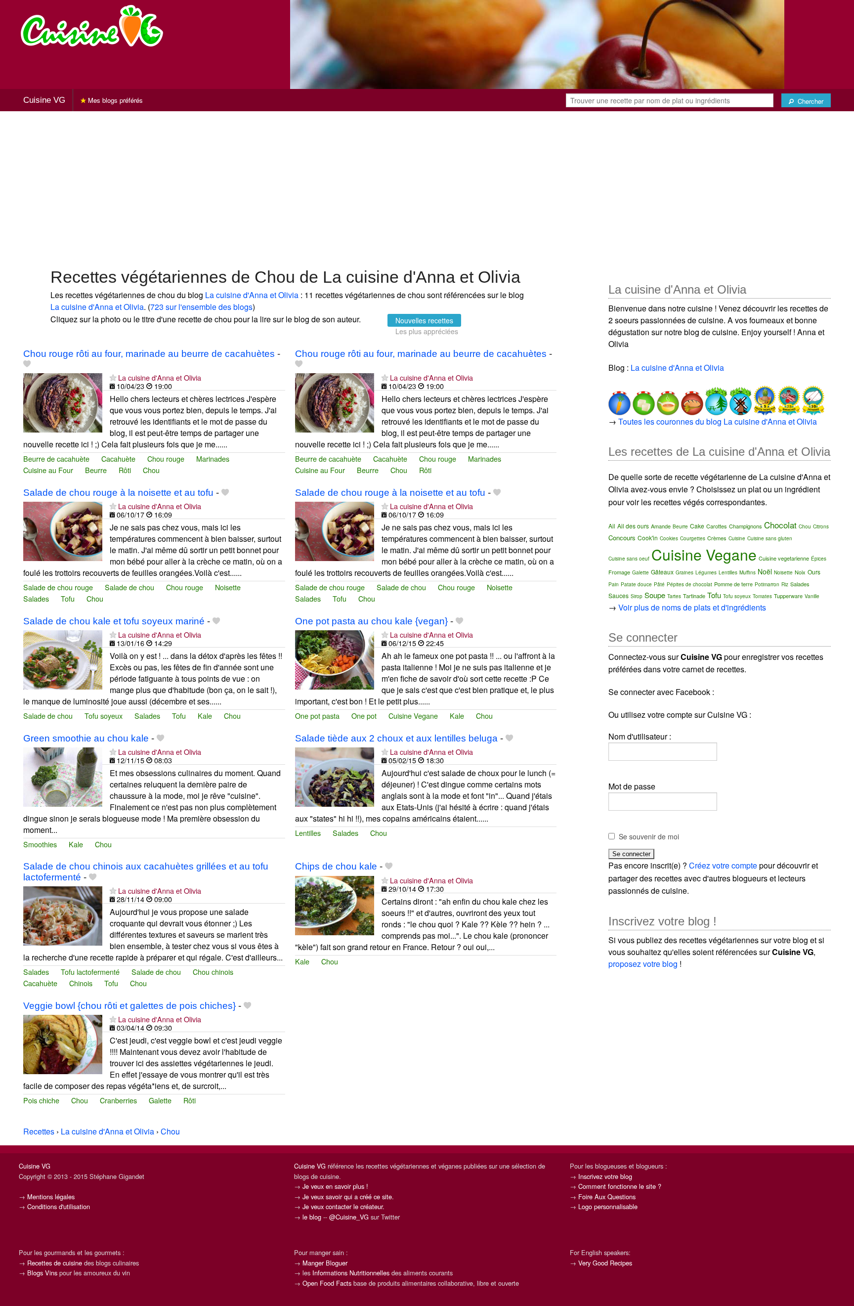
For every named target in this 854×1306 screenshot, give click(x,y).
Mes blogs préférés (114, 100)
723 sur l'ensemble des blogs (201, 306)
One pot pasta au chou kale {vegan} (371, 621)
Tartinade (694, 596)
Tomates (762, 596)
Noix (800, 572)
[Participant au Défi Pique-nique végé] (715, 399)
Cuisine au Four (48, 470)
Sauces (618, 595)
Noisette (228, 587)
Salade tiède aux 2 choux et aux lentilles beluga (396, 738)
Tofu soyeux (104, 715)
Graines (684, 572)
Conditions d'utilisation (58, 1206)
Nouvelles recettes (424, 320)
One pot (364, 715)
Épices (818, 558)
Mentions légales (51, 1196)
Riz (784, 584)
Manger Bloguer (324, 1262)
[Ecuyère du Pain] (691, 399)
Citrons (821, 526)
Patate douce (636, 584)
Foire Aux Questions (607, 1196)
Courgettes (692, 538)
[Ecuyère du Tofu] (643, 399)
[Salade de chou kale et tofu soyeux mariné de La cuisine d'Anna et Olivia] (62, 658)
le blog (311, 1216)
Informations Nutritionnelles (350, 1272)
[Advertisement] (427, 188)
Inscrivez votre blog (605, 1176)
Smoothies (40, 844)
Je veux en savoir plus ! (335, 1186)
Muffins (747, 572)
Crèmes (716, 538)
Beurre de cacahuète (56, 458)
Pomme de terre (733, 584)
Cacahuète (118, 458)
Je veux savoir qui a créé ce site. (348, 1196)
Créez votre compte (723, 865)
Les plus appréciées (426, 331)
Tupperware (788, 596)
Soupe (654, 595)
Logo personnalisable (608, 1206)
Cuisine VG (44, 100)
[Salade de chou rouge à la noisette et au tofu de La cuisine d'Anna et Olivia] (62, 530)
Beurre (96, 470)
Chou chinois (213, 971)
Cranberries (118, 1100)
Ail (611, 526)
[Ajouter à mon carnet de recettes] (27, 364)
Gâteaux (662, 571)
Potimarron (767, 584)
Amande (661, 526)
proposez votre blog (643, 963)
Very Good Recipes (605, 1262)
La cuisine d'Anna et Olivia (252, 295)
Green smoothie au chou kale (86, 738)
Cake (697, 526)
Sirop (636, 596)
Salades (36, 598)
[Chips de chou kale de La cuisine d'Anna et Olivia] (334, 904)
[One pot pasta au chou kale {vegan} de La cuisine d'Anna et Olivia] (334, 658)
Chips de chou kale (336, 866)
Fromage (619, 572)
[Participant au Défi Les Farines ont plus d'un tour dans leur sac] (739, 399)
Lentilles (308, 832)
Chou (151, 470)
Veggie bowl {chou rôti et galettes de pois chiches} (129, 1006)
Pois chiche (41, 1100)
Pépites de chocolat (689, 584)
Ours (814, 571)
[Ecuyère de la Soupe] (667, 399)
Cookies (669, 538)
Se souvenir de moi (649, 836)
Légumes (706, 572)
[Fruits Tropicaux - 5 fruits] (764, 399)
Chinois (80, 983)
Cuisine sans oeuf (628, 558)
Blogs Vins (42, 1272)
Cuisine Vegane (413, 715)
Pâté (659, 584)
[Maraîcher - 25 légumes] (788, 399)
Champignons (745, 526)
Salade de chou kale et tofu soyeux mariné (114, 621)
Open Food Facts (326, 1283)
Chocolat (780, 525)
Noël (765, 571)
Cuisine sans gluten (769, 538)
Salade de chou (129, 587)
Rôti (125, 470)
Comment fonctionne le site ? (619, 1186)
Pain (613, 584)
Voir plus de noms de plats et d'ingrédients (692, 607)
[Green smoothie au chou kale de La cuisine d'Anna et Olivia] (62, 776)
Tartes (674, 596)
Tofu (68, 598)
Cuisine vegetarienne (784, 558)
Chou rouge (165, 458)
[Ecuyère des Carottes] (619, 399)
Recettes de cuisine (54, 1262)
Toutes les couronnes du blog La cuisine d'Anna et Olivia (717, 421)
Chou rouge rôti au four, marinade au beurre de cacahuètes (149, 353)
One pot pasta (317, 715)
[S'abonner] (113, 377)
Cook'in (648, 537)
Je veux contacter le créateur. (343, 1206)
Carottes (716, 526)
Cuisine (736, 538)
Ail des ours (633, 526)
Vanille (812, 596)
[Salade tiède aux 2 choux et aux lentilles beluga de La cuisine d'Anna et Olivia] (334, 776)
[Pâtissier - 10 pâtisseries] (812, 399)
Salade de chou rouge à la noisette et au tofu (118, 492)
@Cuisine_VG (349, 1216)
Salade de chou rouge (58, 587)
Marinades (212, 458)
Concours (622, 537)
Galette (160, 1100)
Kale (205, 715)
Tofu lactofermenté (90, 971)
